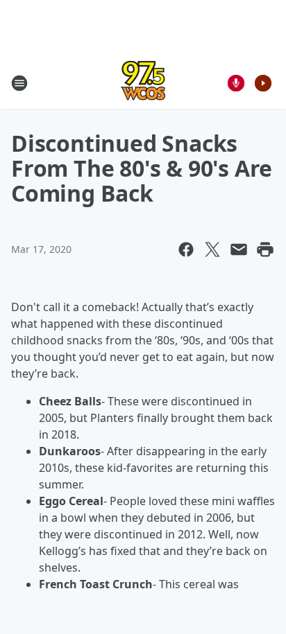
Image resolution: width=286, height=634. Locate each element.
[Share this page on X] (212, 249)
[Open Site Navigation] (19, 83)
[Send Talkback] (236, 83)
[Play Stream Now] (263, 83)
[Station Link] (143, 82)
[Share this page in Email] (239, 249)
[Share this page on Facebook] (186, 249)
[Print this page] (265, 249)
